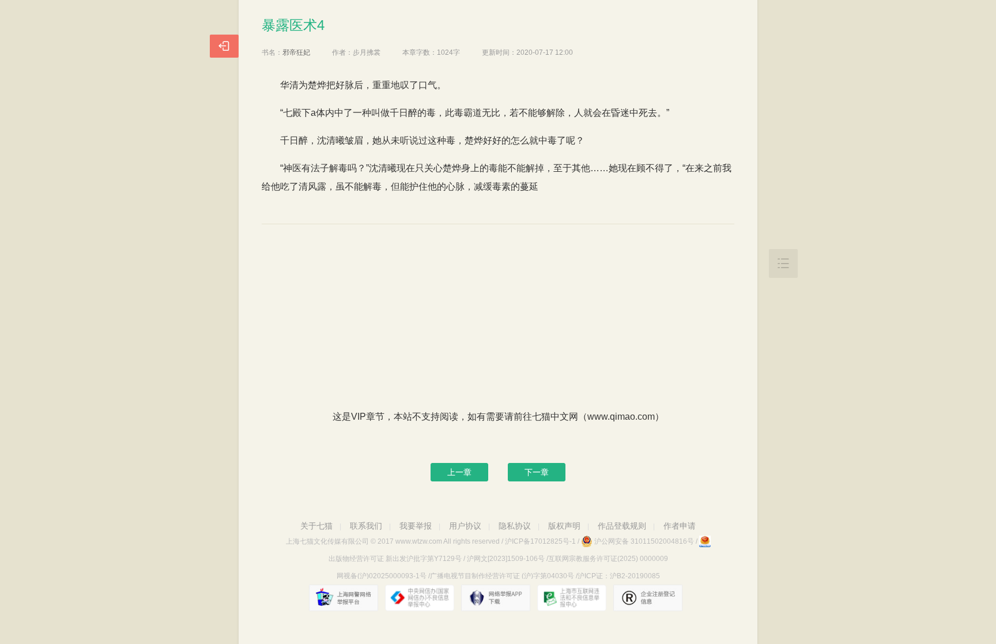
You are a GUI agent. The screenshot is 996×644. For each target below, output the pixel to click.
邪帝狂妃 (296, 52)
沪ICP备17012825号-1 (540, 541)
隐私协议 (515, 525)
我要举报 (415, 525)
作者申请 (679, 525)
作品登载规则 (622, 525)
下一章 (537, 472)
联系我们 (366, 525)
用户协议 (465, 525)
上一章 (459, 472)
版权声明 (564, 525)
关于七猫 (316, 525)
